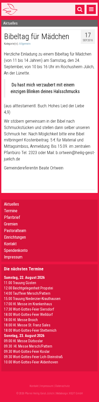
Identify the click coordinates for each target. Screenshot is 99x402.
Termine (10, 210)
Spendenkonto (16, 250)
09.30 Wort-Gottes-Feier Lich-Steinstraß (33, 357)
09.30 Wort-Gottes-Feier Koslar (27, 351)
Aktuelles (11, 204)
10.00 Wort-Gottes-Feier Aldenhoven (31, 362)
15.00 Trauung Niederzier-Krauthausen (32, 299)
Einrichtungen (15, 237)
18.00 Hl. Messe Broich (21, 320)
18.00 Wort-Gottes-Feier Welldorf (28, 314)
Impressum (13, 257)
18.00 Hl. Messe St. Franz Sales (27, 325)
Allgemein (25, 43)
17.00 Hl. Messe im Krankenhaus (28, 304)
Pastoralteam (15, 230)
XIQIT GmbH (76, 393)
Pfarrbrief (12, 217)
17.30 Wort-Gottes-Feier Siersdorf (29, 309)
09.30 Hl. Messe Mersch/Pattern (28, 346)
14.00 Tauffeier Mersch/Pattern (27, 293)
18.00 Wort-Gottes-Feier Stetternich (30, 330)
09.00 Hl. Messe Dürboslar (23, 341)
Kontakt (10, 243)
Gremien (11, 224)
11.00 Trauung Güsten (20, 283)
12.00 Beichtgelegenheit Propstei (28, 288)
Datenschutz (62, 386)
